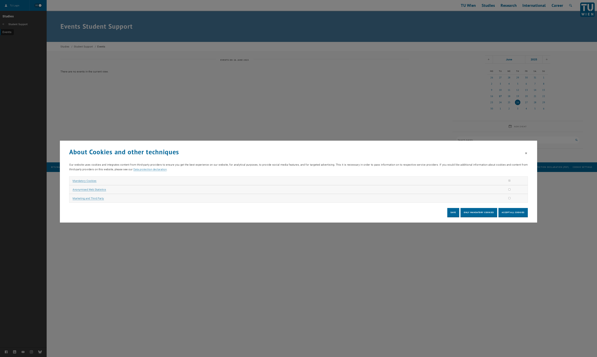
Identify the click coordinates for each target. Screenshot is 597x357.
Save (453, 212)
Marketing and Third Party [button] (88, 198)
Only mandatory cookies (479, 212)
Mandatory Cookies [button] (85, 180)
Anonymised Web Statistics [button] (89, 189)
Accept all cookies (513, 212)
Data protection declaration (150, 169)
